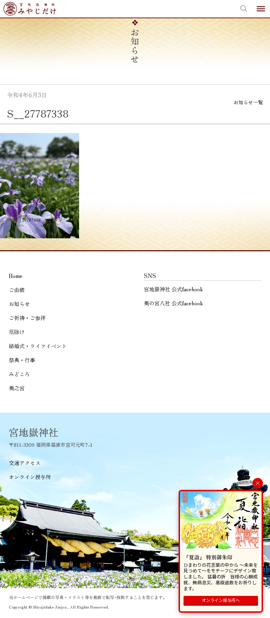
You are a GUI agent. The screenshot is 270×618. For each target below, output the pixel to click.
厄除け (17, 331)
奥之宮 (17, 388)
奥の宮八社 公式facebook (173, 303)
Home (15, 275)
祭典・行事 (22, 360)
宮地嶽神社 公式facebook (173, 289)
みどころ (19, 374)
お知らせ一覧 (248, 102)
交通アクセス (24, 462)
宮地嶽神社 (30, 9)
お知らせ (19, 303)
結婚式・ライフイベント (38, 346)
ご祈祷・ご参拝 (27, 317)
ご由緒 (17, 289)
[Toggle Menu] (261, 8)
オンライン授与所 (30, 476)
